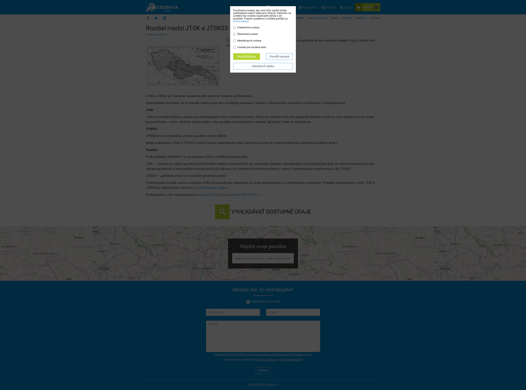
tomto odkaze (241, 21)
